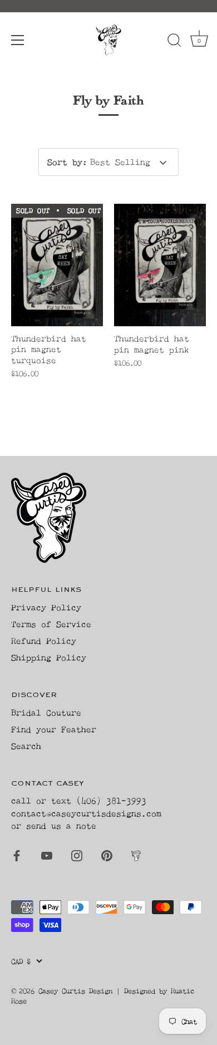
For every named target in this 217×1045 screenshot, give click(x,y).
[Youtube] (46, 855)
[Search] (174, 42)
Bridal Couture (46, 712)
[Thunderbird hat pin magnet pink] (160, 265)
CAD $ (21, 961)
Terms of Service (51, 624)
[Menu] (18, 40)
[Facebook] (16, 855)
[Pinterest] (106, 855)
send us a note (61, 825)
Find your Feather (53, 729)
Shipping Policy (48, 657)
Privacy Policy (46, 607)
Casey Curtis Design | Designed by (104, 991)
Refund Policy (43, 640)
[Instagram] (76, 855)
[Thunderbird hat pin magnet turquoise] (57, 265)
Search (26, 745)
